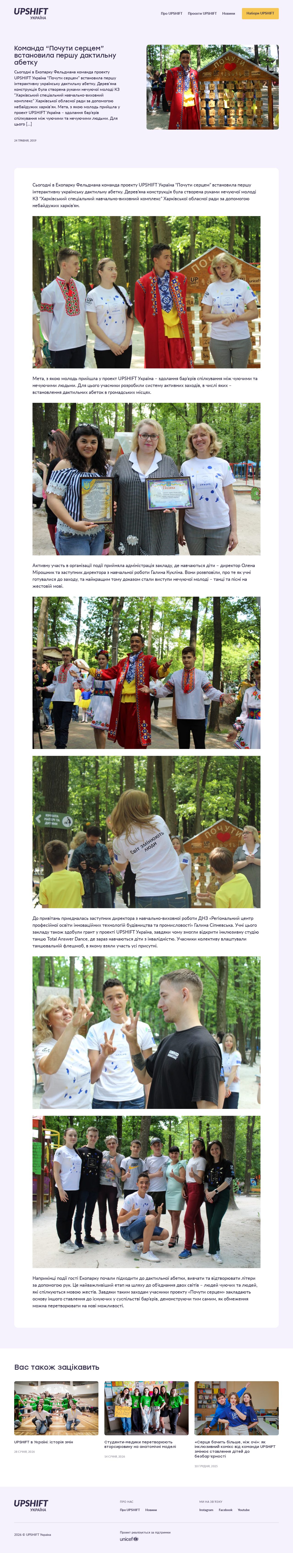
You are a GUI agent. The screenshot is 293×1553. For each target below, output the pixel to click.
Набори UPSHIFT (260, 13)
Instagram (206, 1510)
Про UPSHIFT (171, 13)
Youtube (244, 1510)
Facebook (225, 1510)
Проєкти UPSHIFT (202, 13)
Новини (228, 13)
